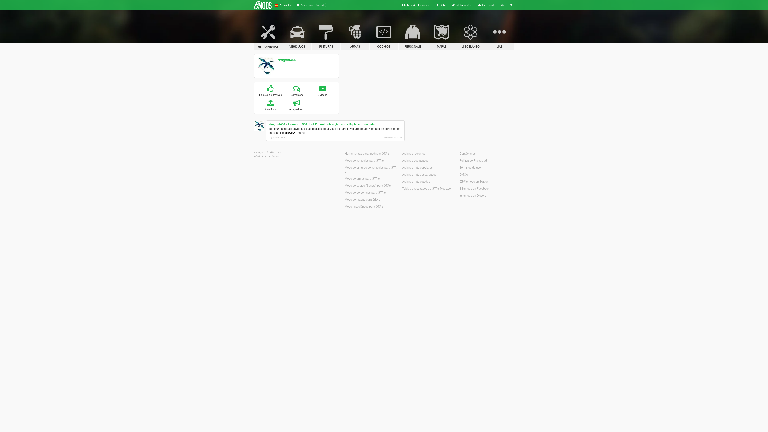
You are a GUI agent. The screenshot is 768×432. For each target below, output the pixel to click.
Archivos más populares (417, 167)
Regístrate (488, 5)
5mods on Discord (474, 195)
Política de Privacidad (473, 160)
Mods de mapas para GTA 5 (362, 199)
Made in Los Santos (266, 156)
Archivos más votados (416, 181)
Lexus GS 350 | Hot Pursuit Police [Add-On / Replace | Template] (332, 124)
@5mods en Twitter (475, 181)
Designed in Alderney (267, 152)
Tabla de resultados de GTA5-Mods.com (427, 188)
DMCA (464, 174)
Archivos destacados (415, 160)
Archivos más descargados (419, 174)
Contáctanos (468, 153)
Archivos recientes (413, 153)
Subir (442, 5)
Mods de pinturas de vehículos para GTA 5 (370, 169)
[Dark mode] (502, 5)
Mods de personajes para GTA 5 (365, 192)
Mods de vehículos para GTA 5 (364, 160)
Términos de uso (470, 167)
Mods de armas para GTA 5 (362, 178)
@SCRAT (291, 133)
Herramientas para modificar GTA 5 (367, 153)
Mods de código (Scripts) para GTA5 (368, 185)
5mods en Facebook (476, 188)
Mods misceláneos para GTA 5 (364, 206)
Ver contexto (279, 137)
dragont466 (287, 59)
